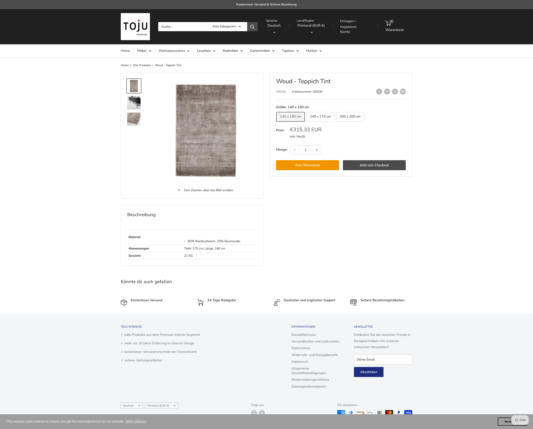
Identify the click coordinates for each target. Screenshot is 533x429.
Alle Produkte (142, 65)
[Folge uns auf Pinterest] (262, 413)
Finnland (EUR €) (158, 406)
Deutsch (128, 406)
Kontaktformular (303, 334)
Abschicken (368, 372)
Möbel (142, 50)
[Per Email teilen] (403, 91)
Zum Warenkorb (307, 165)
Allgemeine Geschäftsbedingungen (308, 370)
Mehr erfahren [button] (136, 421)
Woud (281, 92)
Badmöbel (230, 50)
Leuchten (204, 50)
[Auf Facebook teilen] (379, 91)
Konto (345, 31)
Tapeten (288, 50)
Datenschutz (300, 348)
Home (125, 50)
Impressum (299, 361)
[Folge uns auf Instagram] (254, 413)
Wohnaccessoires (172, 50)
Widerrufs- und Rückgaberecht (314, 355)
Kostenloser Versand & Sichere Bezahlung (266, 4)
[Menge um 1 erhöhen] (316, 150)
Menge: (282, 150)
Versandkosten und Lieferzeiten (315, 341)
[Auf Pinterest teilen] (387, 91)
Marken (311, 50)
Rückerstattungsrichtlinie (310, 379)
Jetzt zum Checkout (374, 165)
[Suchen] (252, 26)
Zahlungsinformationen (308, 386)
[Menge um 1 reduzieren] (294, 150)
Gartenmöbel (260, 50)
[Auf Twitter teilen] (395, 91)
